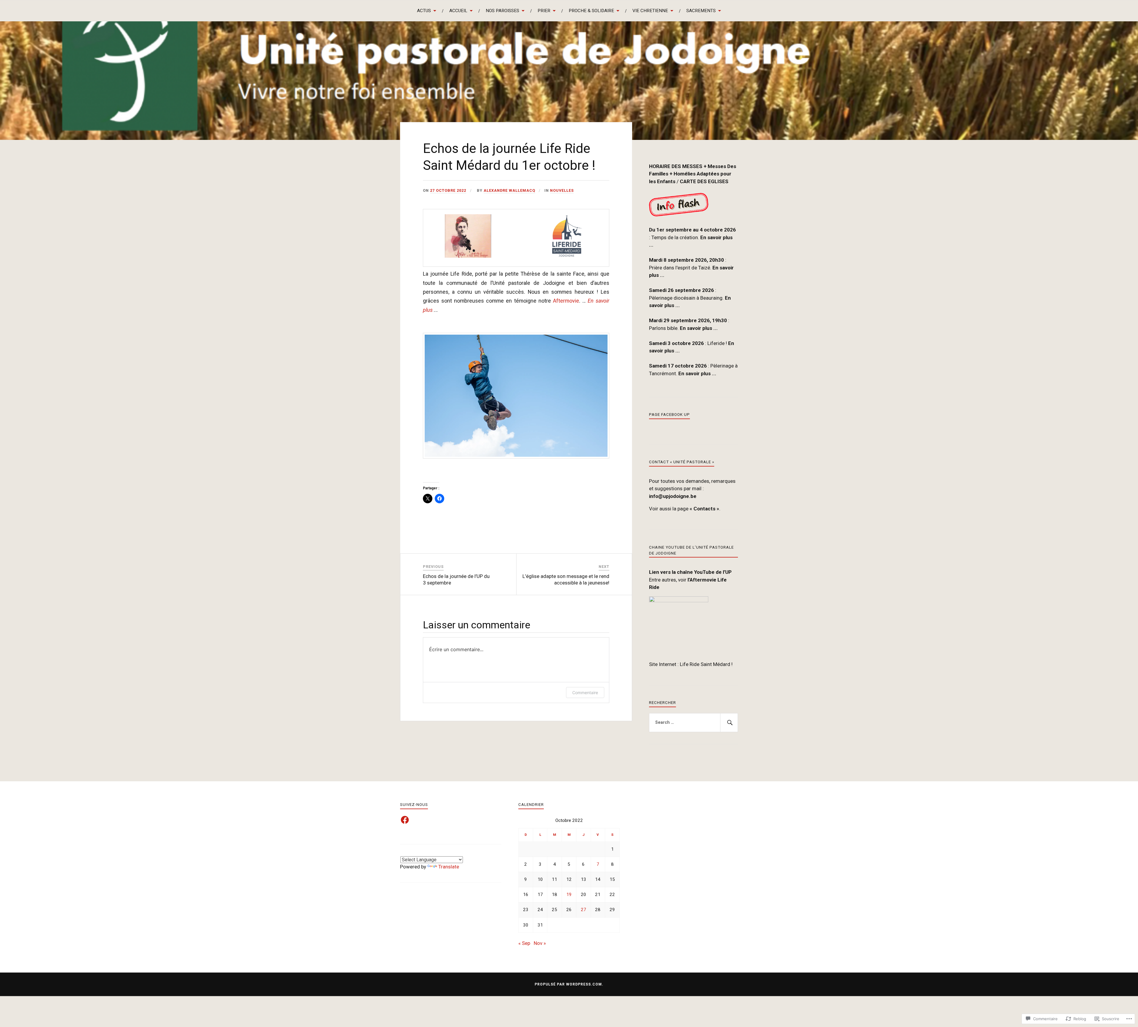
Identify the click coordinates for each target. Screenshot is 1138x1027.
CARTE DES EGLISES (704, 181)
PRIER (544, 10)
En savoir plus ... (699, 328)
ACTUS (424, 10)
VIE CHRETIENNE (650, 10)
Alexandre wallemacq (509, 190)
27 (583, 909)
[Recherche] (729, 722)
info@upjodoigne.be (672, 496)
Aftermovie (566, 301)
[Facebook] (405, 820)
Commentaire (585, 692)
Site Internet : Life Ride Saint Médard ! (691, 664)
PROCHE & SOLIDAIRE (591, 10)
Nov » (540, 943)
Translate (448, 867)
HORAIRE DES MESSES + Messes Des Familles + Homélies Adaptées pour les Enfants (692, 173)
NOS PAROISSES (502, 10)
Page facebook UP (669, 414)
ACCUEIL (458, 10)
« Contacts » (704, 509)
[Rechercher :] (693, 722)
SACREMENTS (701, 10)
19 (569, 894)
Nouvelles (562, 190)
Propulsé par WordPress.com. (569, 984)
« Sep (524, 943)
